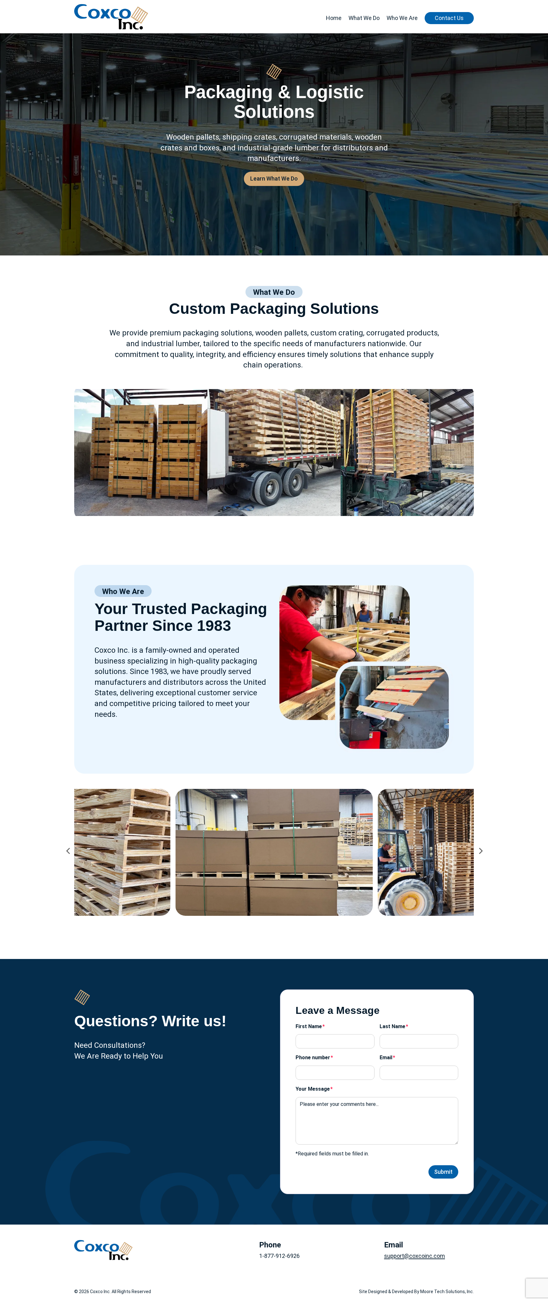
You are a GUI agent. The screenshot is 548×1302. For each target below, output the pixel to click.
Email (386, 1057)
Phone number (313, 1057)
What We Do (364, 18)
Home (334, 18)
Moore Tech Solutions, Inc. (447, 1291)
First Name (309, 1026)
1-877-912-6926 (279, 1255)
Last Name (392, 1026)
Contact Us (449, 18)
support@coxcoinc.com (414, 1255)
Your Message (313, 1089)
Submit (443, 1171)
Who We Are (402, 18)
